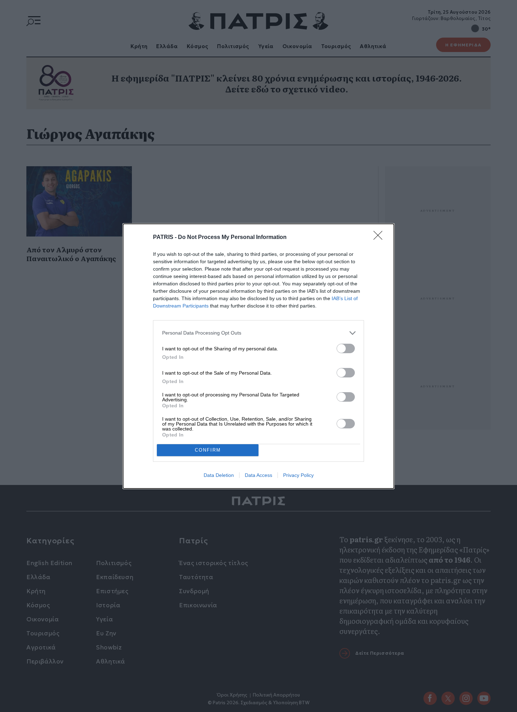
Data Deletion (219, 475)
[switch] (346, 348)
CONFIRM (208, 450)
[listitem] (258, 333)
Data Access (258, 475)
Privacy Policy (298, 475)
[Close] (380, 237)
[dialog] (258, 356)
